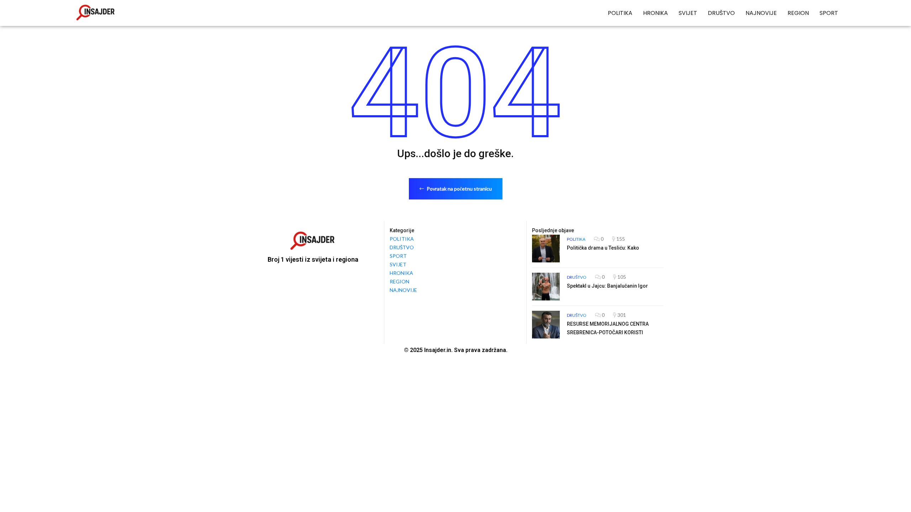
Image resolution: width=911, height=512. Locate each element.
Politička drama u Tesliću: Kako (603, 248)
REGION (798, 13)
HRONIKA (655, 13)
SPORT (829, 13)
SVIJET (688, 13)
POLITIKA (620, 13)
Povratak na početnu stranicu (459, 189)
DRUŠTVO (721, 13)
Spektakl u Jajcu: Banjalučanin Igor (607, 286)
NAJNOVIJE (761, 13)
